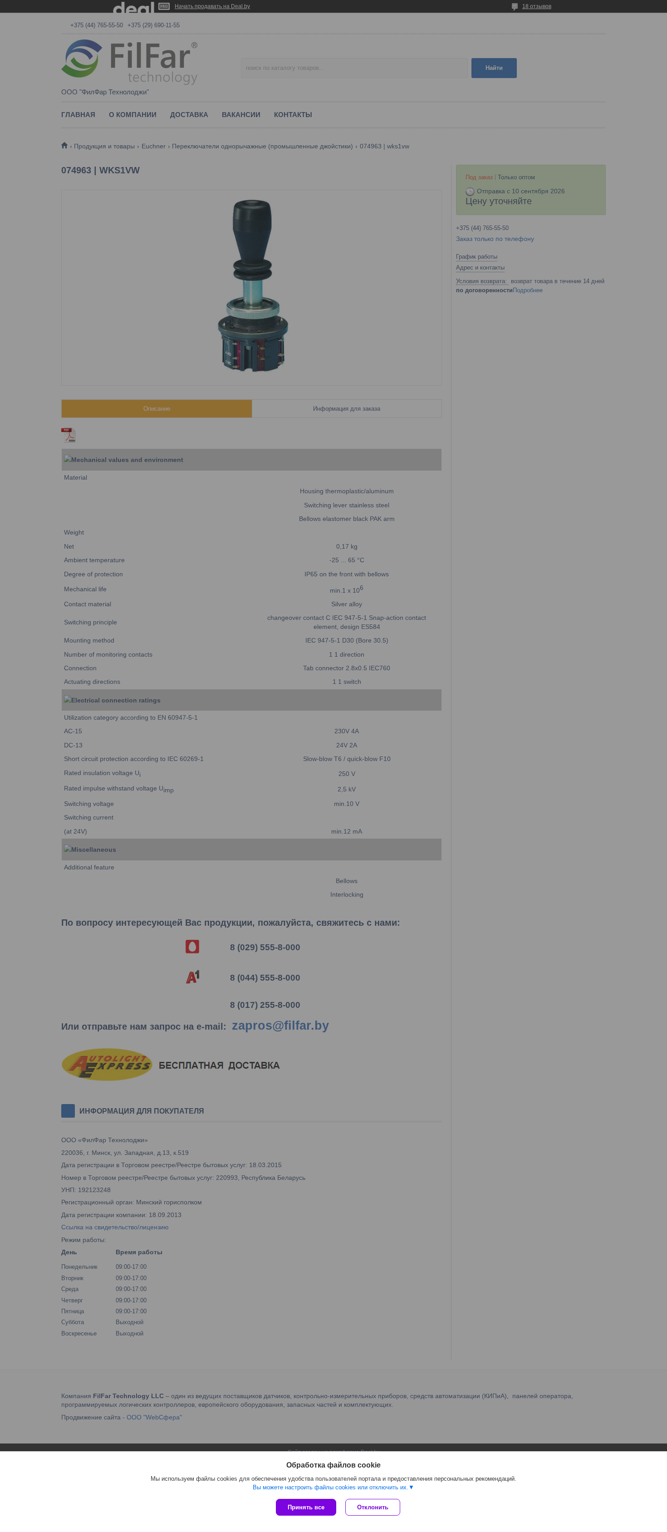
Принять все (306, 1507)
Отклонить (372, 1507)
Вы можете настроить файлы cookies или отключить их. (330, 1487)
